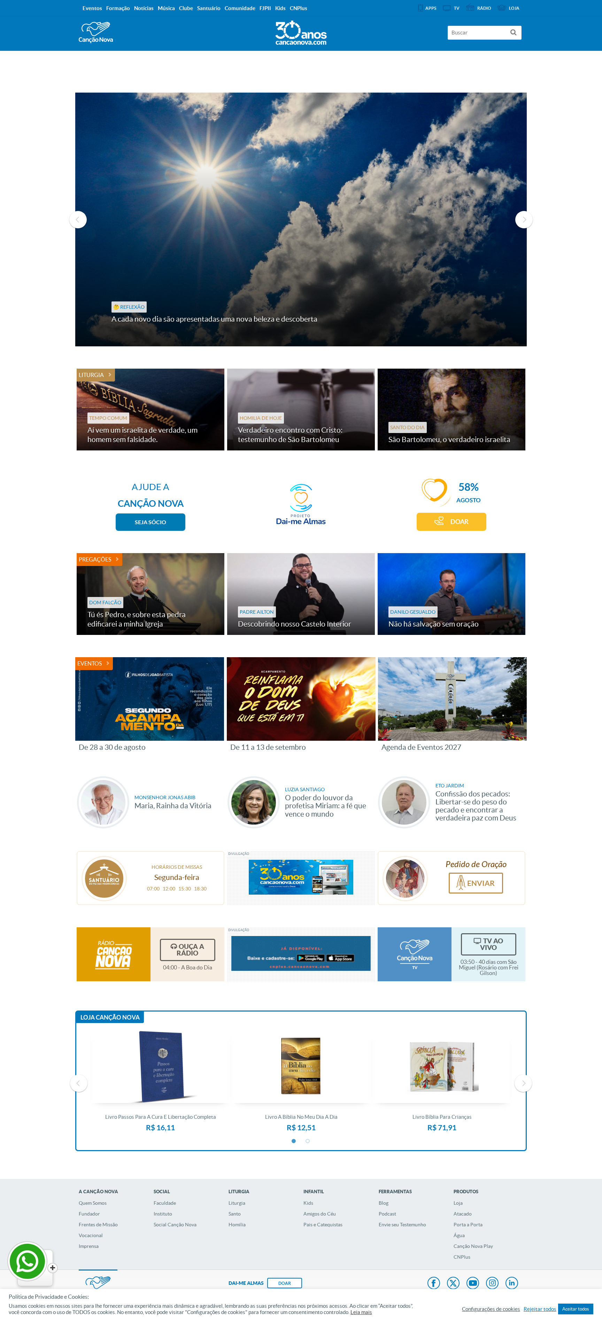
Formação (118, 8)
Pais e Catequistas (322, 1224)
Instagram (492, 1283)
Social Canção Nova (175, 1224)
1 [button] (294, 1141)
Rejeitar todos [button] (540, 1309)
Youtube (472, 1283)
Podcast (387, 1214)
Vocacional (91, 1235)
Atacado (463, 1214)
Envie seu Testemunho (402, 1224)
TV (457, 8)
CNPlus (462, 1257)
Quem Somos (93, 1203)
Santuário (209, 8)
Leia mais (361, 1312)
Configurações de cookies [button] (491, 1309)
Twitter (453, 1283)
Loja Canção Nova (110, 1017)
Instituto (163, 1214)
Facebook (433, 1283)
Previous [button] (78, 219)
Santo (235, 1214)
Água (459, 1235)
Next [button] (524, 219)
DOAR (459, 521)
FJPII (265, 8)
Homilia (237, 1224)
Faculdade (165, 1203)
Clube (186, 8)
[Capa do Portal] (301, 31)
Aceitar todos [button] (575, 1309)
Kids (308, 1203)
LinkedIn (511, 1283)
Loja (458, 1203)
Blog (383, 1203)
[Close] (52, 1268)
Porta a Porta (468, 1224)
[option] (301, 219)
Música (166, 8)
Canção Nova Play (473, 1246)
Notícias (144, 8)
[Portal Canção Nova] (96, 32)
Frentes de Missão (98, 1224)
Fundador (89, 1214)
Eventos (89, 663)
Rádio (484, 8)
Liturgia (91, 375)
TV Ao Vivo (491, 944)
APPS (430, 8)
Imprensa (89, 1246)
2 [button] (308, 1141)
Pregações (95, 559)
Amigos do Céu (319, 1214)
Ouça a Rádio (190, 950)
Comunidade (240, 8)
